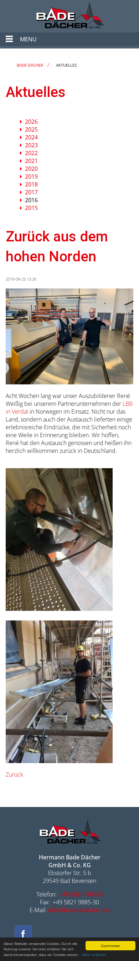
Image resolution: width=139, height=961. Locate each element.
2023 (31, 145)
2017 (31, 192)
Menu (28, 39)
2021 (31, 161)
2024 (31, 137)
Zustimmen (110, 945)
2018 (31, 184)
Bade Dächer (30, 65)
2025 (31, 129)
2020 (31, 169)
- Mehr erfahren (93, 954)
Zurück (14, 774)
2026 (31, 122)
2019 (31, 176)
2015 (31, 208)
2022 (31, 153)
